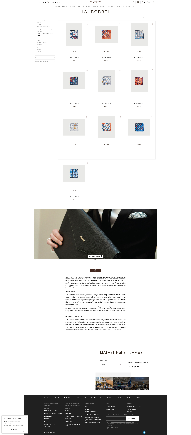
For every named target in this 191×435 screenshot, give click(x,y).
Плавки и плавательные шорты (45, 33)
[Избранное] (143, 2)
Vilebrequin (68, 421)
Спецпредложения (90, 397)
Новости (77, 397)
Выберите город (104, 360)
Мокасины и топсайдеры (43, 26)
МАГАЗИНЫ (57, 397)
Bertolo (46, 408)
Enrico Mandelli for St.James (53, 413)
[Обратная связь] (138, 2)
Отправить (132, 418)
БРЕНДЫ (64, 6)
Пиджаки (39, 31)
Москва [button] (103, 364)
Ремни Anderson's (91, 411)
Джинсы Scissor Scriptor (93, 420)
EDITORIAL (47, 397)
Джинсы (39, 24)
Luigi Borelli (48, 416)
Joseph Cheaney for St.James (74, 416)
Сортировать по (147, 17)
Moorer (46, 418)
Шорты (39, 51)
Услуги (109, 397)
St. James (47, 427)
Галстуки (39, 22)
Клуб (101, 397)
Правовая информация (133, 406)
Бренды (137, 397)
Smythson (68, 418)
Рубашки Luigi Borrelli (92, 417)
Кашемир (88, 409)
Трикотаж (39, 44)
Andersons (68, 408)
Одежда (72, 6)
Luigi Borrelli (111, 6)
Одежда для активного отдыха (45, 29)
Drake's (67, 410)
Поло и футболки (41, 38)
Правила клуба (110, 409)
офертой (116, 427)
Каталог (129, 397)
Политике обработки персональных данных (14, 425)
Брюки (38, 17)
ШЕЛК (87, 406)
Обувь (79, 6)
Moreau (102, 6)
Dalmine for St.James (50, 410)
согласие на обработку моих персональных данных (122, 422)
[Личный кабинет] (153, 2)
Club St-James (110, 406)
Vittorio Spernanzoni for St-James (74, 425)
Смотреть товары (94, 256)
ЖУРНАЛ (57, 6)
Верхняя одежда (41, 20)
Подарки (95, 6)
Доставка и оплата (132, 409)
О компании (119, 397)
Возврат (129, 411)
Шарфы (39, 49)
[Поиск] (133, 2)
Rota (45, 421)
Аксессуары (86, 6)
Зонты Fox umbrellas (92, 414)
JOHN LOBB (120, 6)
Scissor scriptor (49, 424)
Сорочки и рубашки (42, 42)
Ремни (38, 40)
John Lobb (68, 413)
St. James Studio (131, 6)
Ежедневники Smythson (92, 422)
